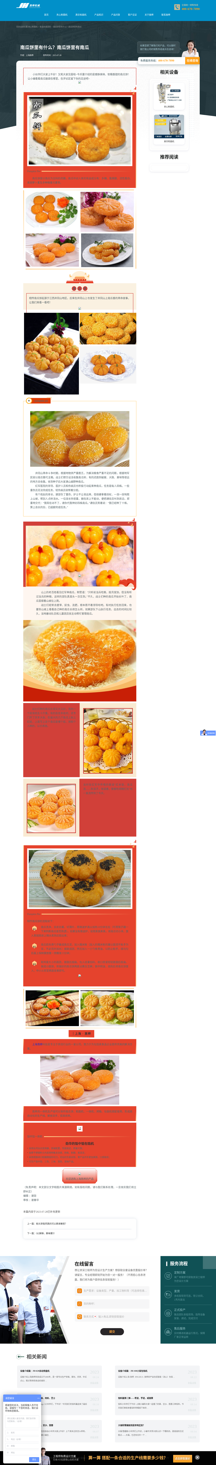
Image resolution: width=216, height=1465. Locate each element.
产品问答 (115, 15)
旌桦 (40, 1044)
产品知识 (98, 15)
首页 (46, 15)
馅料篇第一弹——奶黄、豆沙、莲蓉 (36, 1425)
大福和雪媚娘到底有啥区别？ (131, 1425)
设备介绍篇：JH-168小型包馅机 (132, 1371)
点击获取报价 (182, 1458)
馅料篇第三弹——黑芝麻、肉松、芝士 (37, 1398)
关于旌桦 (149, 15)
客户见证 (132, 15)
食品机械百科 (45, 27)
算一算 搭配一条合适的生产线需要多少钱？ (128, 1458)
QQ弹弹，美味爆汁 (45, 1233)
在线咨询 (192, 60)
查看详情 (94, 1383)
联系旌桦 (165, 15)
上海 (34, 1044)
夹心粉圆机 (62, 15)
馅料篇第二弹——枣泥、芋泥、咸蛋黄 (135, 1398)
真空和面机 (80, 15)
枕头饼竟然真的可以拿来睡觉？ (51, 1224)
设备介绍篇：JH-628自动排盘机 (34, 1371)
